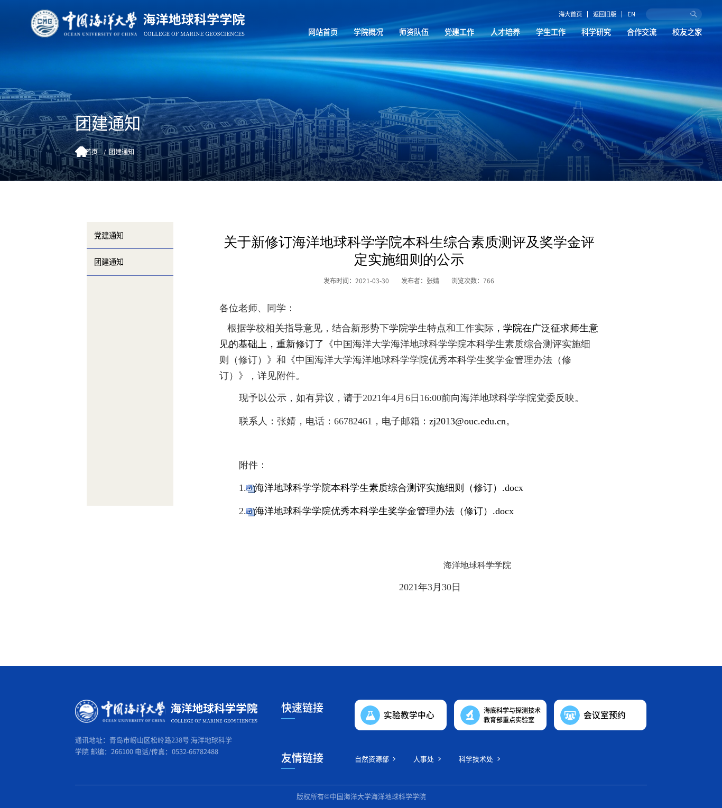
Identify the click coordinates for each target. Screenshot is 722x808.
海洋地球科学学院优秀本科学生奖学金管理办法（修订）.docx (384, 511)
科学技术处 (476, 759)
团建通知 (121, 151)
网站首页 (323, 31)
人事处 (423, 759)
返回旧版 (604, 14)
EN (631, 14)
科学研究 (596, 31)
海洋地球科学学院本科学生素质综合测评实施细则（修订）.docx (389, 487)
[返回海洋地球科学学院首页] (138, 24)
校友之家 (687, 31)
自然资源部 (372, 759)
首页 (91, 151)
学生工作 (551, 31)
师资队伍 (414, 31)
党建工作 (459, 31)
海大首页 (570, 14)
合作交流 (641, 31)
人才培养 (505, 31)
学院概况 (368, 31)
